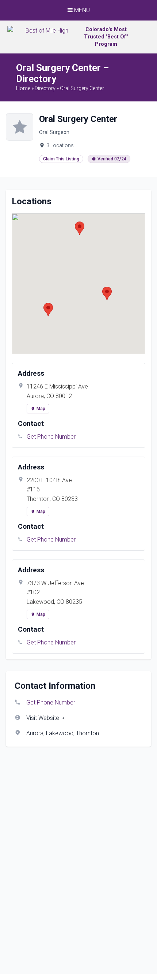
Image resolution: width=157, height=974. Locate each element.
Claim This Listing (61, 158)
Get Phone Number (51, 436)
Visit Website (42, 717)
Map (41, 408)
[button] (107, 293)
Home (23, 88)
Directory (45, 88)
